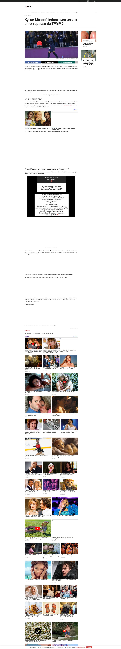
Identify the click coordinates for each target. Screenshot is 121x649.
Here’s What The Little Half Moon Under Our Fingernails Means (88, 43)
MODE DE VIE (60, 12)
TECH (42, 12)
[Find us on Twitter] (94, 1)
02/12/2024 (85, 67)
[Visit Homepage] (28, 6)
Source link (27, 330)
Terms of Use (36, 1)
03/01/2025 (85, 46)
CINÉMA (29, 15)
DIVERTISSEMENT (50, 12)
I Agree (89, 647)
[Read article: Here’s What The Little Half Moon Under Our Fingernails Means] (88, 36)
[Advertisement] (73, 6)
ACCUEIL (27, 12)
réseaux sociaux (67, 105)
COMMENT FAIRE (35, 12)
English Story (74, 12)
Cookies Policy (41, 1)
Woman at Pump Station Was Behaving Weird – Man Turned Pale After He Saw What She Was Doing (88, 63)
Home (26, 15)
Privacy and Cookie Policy (80, 647)
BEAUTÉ (67, 12)
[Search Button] (95, 12)
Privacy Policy (30, 1)
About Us (26, 1)
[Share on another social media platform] (76, 62)
